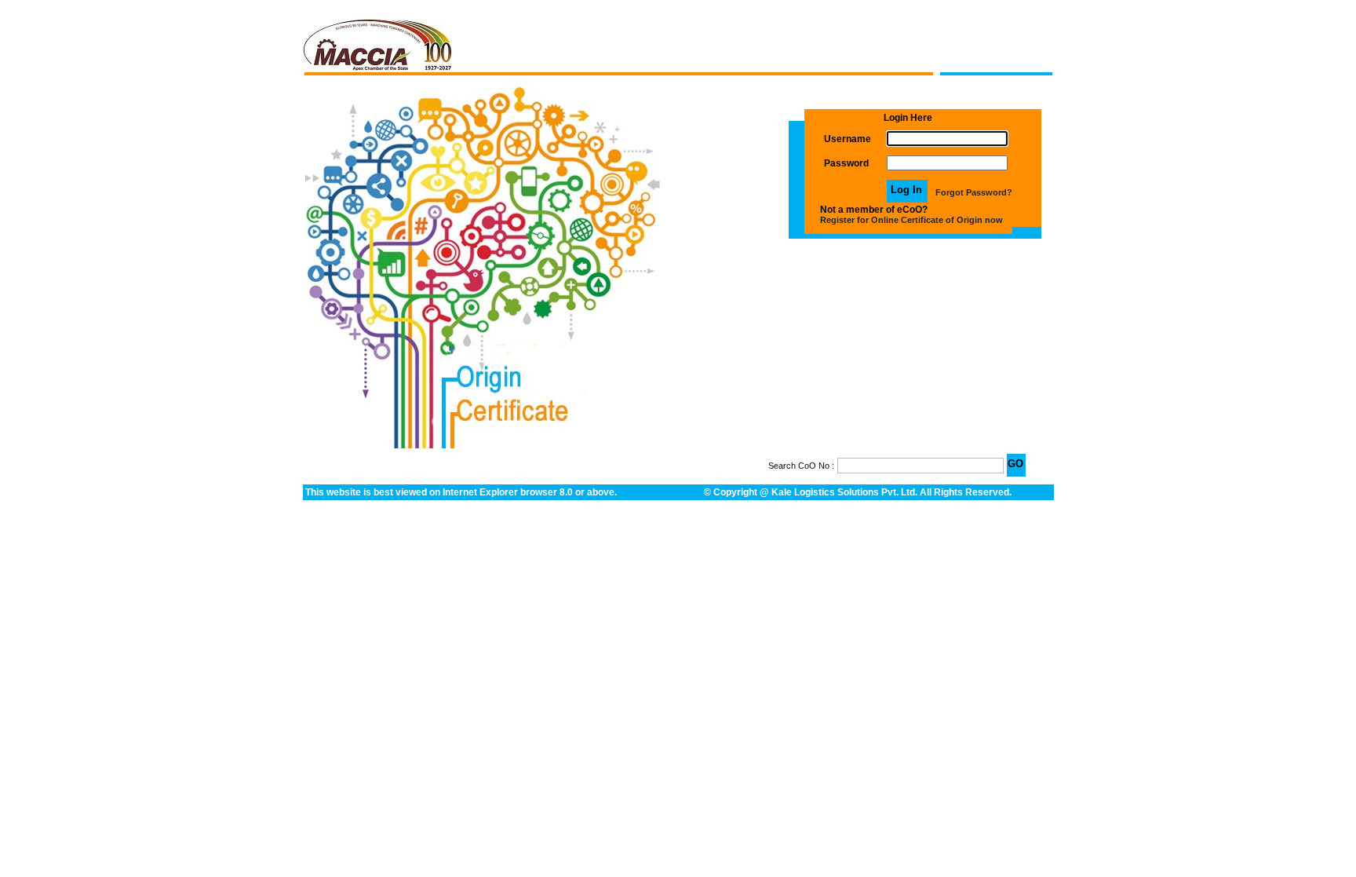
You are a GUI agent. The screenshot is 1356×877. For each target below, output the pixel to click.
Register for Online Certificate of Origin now (911, 220)
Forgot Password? (973, 192)
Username (847, 138)
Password (846, 163)
